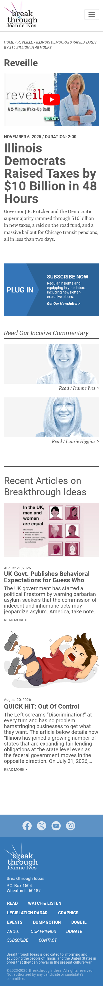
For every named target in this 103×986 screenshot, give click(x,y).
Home (9, 42)
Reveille (25, 42)
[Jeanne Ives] (51, 364)
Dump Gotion (47, 922)
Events (14, 922)
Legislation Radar (27, 912)
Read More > (15, 620)
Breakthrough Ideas (21, 14)
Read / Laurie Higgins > (75, 441)
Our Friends (43, 931)
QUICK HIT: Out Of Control (41, 706)
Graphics (68, 912)
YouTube (56, 825)
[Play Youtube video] (51, 99)
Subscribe (17, 939)
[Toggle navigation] (91, 14)
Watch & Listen (44, 903)
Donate (74, 931)
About (13, 931)
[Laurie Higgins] (51, 417)
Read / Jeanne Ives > (79, 388)
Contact (48, 939)
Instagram (70, 825)
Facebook (27, 825)
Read (12, 903)
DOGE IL (79, 922)
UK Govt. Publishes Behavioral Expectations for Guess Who (47, 577)
